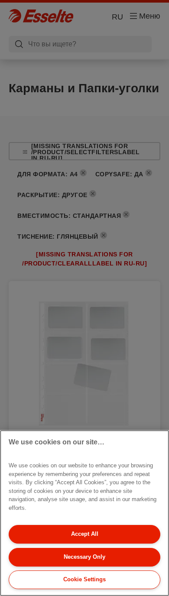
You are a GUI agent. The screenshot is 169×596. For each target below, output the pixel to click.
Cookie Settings (84, 579)
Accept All (84, 534)
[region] (84, 513)
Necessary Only (84, 557)
